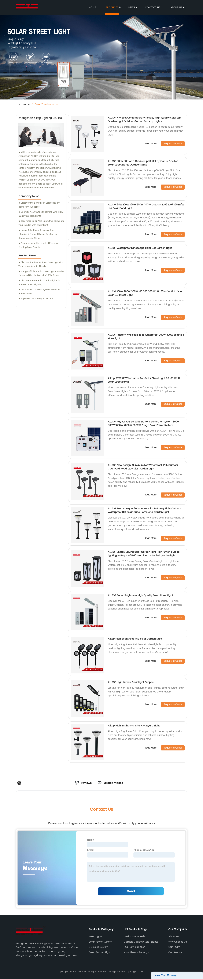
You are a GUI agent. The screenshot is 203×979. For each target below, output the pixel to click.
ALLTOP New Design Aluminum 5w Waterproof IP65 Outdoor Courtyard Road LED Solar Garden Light (143, 467)
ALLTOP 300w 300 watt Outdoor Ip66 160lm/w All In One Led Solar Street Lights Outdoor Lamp (143, 163)
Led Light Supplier (134, 947)
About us (176, 7)
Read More (150, 143)
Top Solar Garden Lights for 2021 (37, 298)
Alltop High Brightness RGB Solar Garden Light (135, 639)
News (131, 7)
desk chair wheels (134, 936)
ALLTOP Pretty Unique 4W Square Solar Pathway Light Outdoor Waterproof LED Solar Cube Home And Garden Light (144, 510)
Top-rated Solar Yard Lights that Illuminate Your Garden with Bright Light (41, 223)
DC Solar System (98, 947)
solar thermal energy (136, 952)
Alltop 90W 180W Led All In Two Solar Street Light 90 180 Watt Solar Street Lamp (144, 380)
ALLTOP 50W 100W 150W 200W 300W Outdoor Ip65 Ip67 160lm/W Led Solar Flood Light (146, 206)
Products (112, 7)
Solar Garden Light (100, 952)
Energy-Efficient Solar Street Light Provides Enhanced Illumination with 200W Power (41, 273)
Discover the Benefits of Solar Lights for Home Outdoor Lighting (39, 282)
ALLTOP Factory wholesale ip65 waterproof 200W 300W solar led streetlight (146, 336)
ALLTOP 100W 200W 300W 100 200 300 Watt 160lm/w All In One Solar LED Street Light (145, 293)
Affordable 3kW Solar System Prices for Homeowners (39, 291)
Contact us (152, 7)
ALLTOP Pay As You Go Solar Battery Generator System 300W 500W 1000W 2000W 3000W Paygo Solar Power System (144, 423)
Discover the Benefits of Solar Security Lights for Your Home (39, 205)
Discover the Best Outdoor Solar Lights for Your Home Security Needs (40, 264)
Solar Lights (95, 936)
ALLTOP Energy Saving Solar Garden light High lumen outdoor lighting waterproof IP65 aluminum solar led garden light (144, 553)
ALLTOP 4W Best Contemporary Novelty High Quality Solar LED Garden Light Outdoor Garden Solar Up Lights (144, 119)
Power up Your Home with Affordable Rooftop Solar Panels (38, 245)
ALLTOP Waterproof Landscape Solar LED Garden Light (140, 248)
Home (92, 7)
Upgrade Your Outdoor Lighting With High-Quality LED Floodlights (41, 214)
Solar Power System (100, 942)
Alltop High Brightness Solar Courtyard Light (134, 726)
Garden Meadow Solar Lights (141, 942)
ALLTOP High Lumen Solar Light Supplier (131, 682)
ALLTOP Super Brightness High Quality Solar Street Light (140, 595)
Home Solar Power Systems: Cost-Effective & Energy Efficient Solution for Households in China (38, 234)
